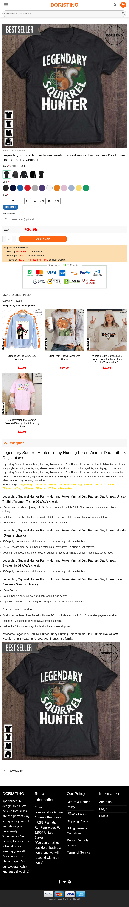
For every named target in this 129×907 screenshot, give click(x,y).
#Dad (110, 484)
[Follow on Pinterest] (69, 882)
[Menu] (6, 4)
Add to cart (43, 239)
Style (6, 166)
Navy (13, 188)
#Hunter (52, 484)
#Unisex (28, 488)
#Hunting (76, 484)
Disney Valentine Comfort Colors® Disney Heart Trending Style (21, 423)
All (12, 151)
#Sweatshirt (65, 488)
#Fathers (7, 488)
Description (16, 443)
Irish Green (86, 188)
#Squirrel (40, 484)
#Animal (100, 484)
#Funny (64, 484)
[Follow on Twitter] (64, 882)
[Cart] (123, 5)
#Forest (88, 484)
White (49, 188)
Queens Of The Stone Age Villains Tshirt (22, 358)
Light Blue (71, 188)
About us (105, 802)
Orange (57, 188)
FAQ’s (103, 809)
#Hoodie (40, 488)
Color (6, 182)
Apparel (21, 151)
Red (27, 188)
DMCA (103, 816)
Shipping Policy (77, 821)
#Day (18, 488)
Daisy (79, 188)
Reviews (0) (16, 770)
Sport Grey (35, 188)
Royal (20, 188)
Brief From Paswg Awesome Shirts (64, 358)
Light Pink (64, 188)
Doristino (64, 4)
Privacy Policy (76, 814)
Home (5, 151)
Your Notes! (9, 213)
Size (5, 195)
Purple (42, 188)
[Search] (115, 4)
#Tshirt (52, 488)
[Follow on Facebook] (59, 882)
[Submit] (123, 13)
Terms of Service (78, 852)
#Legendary (25, 484)
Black (6, 188)
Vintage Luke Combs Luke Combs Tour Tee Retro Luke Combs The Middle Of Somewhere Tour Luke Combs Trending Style (107, 362)
